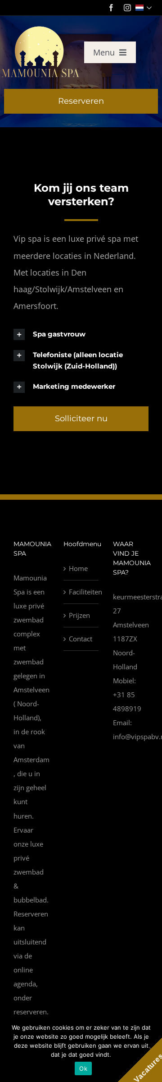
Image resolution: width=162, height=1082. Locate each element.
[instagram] (127, 7)
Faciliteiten (81, 591)
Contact (80, 638)
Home (78, 568)
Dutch (144, 8)
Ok (83, 1068)
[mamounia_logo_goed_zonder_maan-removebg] (41, 27)
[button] (81, 334)
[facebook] (111, 7)
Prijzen (79, 615)
